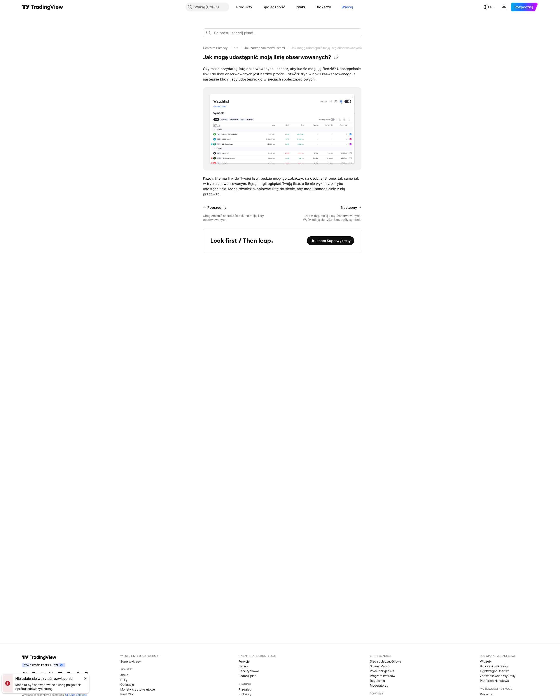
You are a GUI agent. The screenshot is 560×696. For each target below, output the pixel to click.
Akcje (124, 675)
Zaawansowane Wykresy (498, 676)
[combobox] (282, 32)
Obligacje (127, 684)
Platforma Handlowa (494, 680)
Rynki (300, 7)
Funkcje (244, 661)
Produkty (244, 7)
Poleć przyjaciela (382, 671)
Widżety (486, 661)
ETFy (124, 680)
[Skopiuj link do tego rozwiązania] (336, 57)
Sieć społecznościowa (385, 661)
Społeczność (274, 7)
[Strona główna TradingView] (42, 7)
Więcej (347, 7)
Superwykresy (130, 661)
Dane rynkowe (248, 671)
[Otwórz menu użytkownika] (504, 7)
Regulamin (377, 680)
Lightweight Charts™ (494, 671)
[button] (255, 7)
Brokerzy (323, 7)
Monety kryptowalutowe (137, 689)
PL (492, 7)
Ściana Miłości (380, 666)
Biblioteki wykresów (494, 666)
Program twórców (382, 676)
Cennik (243, 666)
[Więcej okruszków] (236, 48)
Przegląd (244, 689)
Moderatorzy (379, 685)
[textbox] (284, 33)
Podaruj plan (247, 676)
